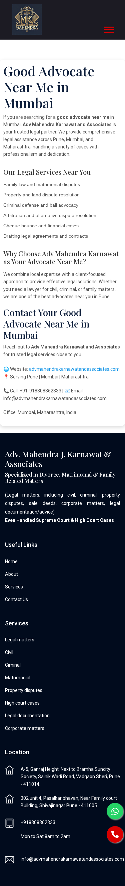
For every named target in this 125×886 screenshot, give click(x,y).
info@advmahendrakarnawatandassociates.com (72, 859)
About (11, 574)
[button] (108, 28)
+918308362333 (38, 822)
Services (14, 586)
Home (11, 561)
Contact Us (16, 599)
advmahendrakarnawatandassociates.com (74, 369)
